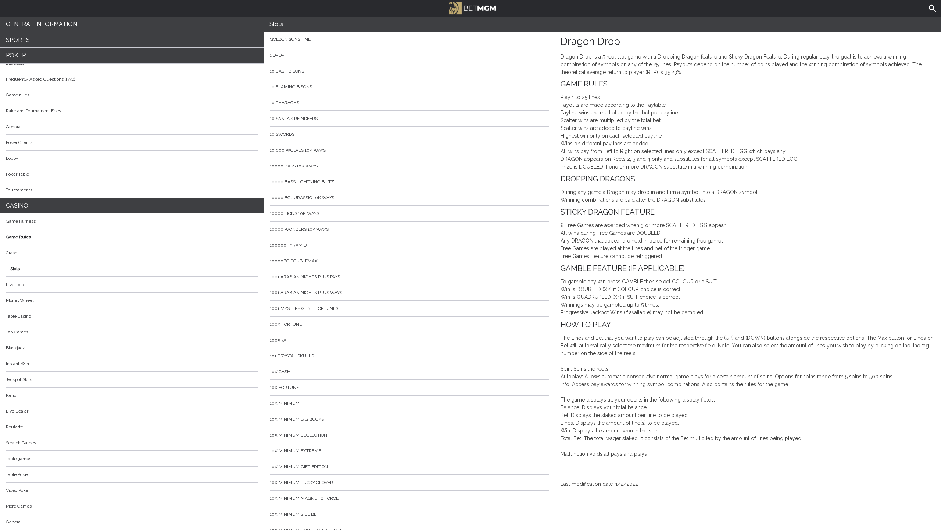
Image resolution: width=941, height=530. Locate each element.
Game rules (17, 95)
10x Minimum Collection (298, 435)
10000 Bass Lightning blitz (302, 181)
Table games (18, 458)
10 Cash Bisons (287, 71)
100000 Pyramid (288, 245)
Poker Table (17, 174)
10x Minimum (285, 403)
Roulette (14, 427)
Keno (11, 395)
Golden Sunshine (290, 39)
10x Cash (280, 371)
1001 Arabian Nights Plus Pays (305, 276)
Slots (15, 268)
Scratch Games (21, 442)
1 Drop (277, 55)
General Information (41, 24)
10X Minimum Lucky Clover (301, 482)
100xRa (278, 340)
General (14, 126)
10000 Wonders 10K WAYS (299, 229)
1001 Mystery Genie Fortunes (304, 308)
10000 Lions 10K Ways (294, 213)
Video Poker (18, 490)
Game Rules (18, 237)
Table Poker (17, 474)
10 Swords (282, 134)
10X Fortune (284, 387)
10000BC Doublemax (294, 261)
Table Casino (18, 316)
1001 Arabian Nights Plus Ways (306, 292)
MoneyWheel (19, 300)
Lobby (12, 158)
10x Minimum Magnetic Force (304, 498)
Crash (11, 252)
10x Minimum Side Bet (294, 514)
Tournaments (19, 189)
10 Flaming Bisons (291, 86)
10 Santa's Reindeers (294, 118)
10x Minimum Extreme (295, 450)
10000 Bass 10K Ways (294, 166)
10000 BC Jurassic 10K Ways (302, 197)
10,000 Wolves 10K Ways (298, 150)
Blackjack (15, 347)
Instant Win (17, 363)
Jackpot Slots (19, 379)
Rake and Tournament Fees (33, 110)
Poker (16, 55)
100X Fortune (286, 324)
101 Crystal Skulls (292, 355)
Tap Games (17, 332)
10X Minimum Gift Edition (299, 466)
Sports (18, 39)
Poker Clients (19, 142)
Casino (17, 205)
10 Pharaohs (284, 102)
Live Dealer (17, 411)
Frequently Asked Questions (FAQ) (40, 79)
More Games (19, 506)
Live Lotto (15, 284)
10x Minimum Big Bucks (297, 419)
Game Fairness (21, 221)
